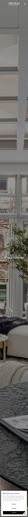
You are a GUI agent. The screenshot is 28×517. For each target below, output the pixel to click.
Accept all (14, 512)
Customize (14, 508)
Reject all (14, 504)
